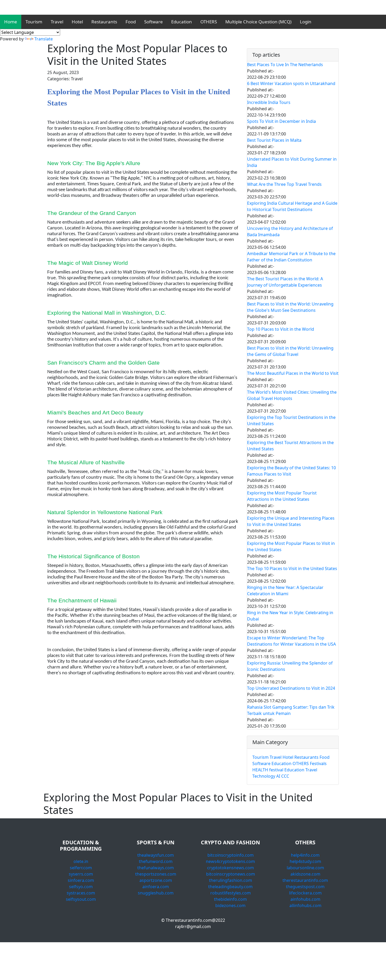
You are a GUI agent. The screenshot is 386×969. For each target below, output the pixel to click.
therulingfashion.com (230, 880)
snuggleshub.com (156, 893)
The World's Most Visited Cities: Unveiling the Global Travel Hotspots (292, 395)
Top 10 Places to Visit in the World (280, 329)
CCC (285, 776)
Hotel (77, 22)
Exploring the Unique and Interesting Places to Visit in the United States (291, 521)
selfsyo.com (81, 886)
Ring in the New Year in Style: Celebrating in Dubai (290, 616)
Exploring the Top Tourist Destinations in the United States (291, 420)
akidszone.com (305, 874)
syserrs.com (81, 874)
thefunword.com (156, 861)
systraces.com (81, 893)
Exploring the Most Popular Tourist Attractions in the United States (282, 496)
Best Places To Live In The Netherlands (285, 64)
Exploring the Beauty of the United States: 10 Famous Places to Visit (291, 471)
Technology (263, 776)
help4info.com (305, 855)
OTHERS (208, 22)
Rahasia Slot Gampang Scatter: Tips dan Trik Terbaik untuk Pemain (291, 710)
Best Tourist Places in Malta (274, 140)
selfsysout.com (81, 899)
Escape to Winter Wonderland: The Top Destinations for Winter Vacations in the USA (291, 641)
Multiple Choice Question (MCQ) (258, 22)
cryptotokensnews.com (230, 868)
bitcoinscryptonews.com (230, 874)
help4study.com (305, 861)
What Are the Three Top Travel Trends (284, 184)
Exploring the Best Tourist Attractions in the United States (290, 446)
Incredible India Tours (268, 102)
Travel (57, 22)
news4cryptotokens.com (230, 861)
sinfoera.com (81, 880)
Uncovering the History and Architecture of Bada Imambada (290, 231)
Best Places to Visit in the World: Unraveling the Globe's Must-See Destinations (290, 307)
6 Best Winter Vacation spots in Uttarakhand (291, 83)
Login (305, 22)
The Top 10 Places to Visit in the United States (292, 568)
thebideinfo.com (230, 899)
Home (10, 22)
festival (276, 770)
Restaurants (104, 22)
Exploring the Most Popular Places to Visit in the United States (291, 546)
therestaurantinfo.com (305, 880)
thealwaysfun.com (155, 855)
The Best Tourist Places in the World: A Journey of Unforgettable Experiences (285, 282)
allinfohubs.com (305, 905)
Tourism (33, 22)
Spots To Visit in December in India (281, 121)
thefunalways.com (155, 868)
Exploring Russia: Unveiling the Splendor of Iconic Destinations (290, 666)
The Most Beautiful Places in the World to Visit (292, 373)
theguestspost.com (305, 886)
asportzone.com (155, 880)
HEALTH (260, 770)
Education (181, 22)
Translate (43, 39)
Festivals (318, 763)
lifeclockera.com (305, 893)
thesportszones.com (155, 874)
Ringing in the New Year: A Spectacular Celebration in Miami (285, 590)
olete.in (81, 861)
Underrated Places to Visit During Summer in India (292, 162)
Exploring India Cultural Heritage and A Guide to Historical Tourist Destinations (292, 206)
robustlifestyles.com (230, 893)
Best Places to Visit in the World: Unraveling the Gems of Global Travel (290, 351)
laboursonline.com (305, 868)
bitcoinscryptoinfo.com (230, 855)
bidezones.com (230, 905)
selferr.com (81, 868)
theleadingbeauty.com (230, 886)
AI (278, 776)
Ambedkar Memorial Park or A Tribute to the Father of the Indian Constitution (291, 257)
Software (153, 22)
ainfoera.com (155, 886)
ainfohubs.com (305, 899)
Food (131, 22)
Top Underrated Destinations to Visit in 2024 (291, 688)
